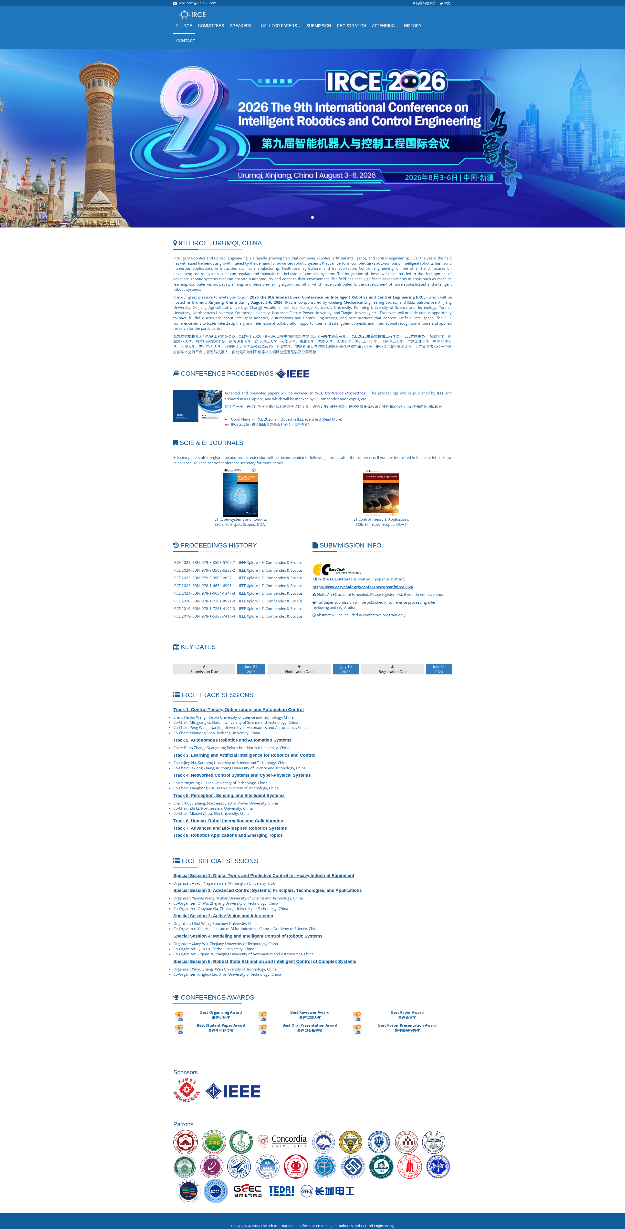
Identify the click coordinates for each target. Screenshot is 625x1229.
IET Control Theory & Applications (381, 519)
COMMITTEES (211, 26)
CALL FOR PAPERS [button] (279, 26)
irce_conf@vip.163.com (197, 3)
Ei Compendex (274, 562)
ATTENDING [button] (384, 26)
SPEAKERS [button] (241, 26)
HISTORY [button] (413, 26)
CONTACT (185, 41)
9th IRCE (184, 26)
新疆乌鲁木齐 (425, 3)
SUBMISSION (318, 26)
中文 (446, 3)
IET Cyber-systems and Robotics (240, 519)
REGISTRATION (351, 26)
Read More (332, 419)
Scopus (296, 562)
